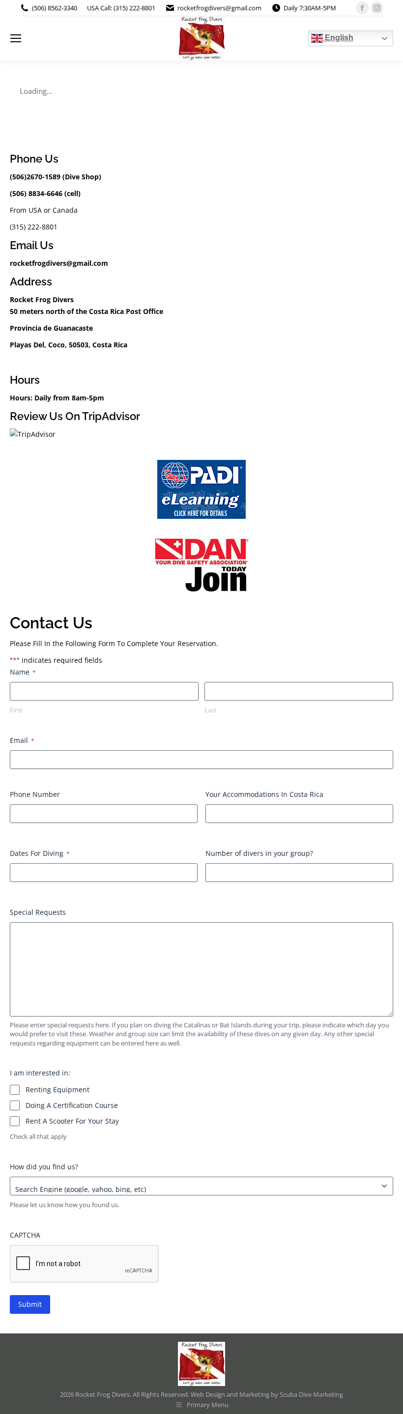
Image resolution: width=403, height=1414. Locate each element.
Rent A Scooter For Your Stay (72, 1121)
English (338, 37)
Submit (30, 1304)
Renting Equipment (57, 1089)
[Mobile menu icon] (16, 38)
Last (210, 710)
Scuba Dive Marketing (311, 1394)
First (16, 710)
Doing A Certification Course (72, 1105)
